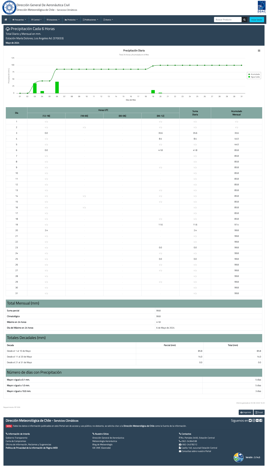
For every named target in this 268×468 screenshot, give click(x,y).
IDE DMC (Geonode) (101, 447)
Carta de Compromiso (16, 441)
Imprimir (247, 412)
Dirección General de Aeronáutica (108, 437)
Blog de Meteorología (102, 444)
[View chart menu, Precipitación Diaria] (259, 51)
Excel (260, 412)
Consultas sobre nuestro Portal (196, 451)
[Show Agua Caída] (254, 76)
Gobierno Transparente (16, 437)
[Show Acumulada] (254, 74)
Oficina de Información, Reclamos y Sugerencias (28, 444)
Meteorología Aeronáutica (104, 441)
